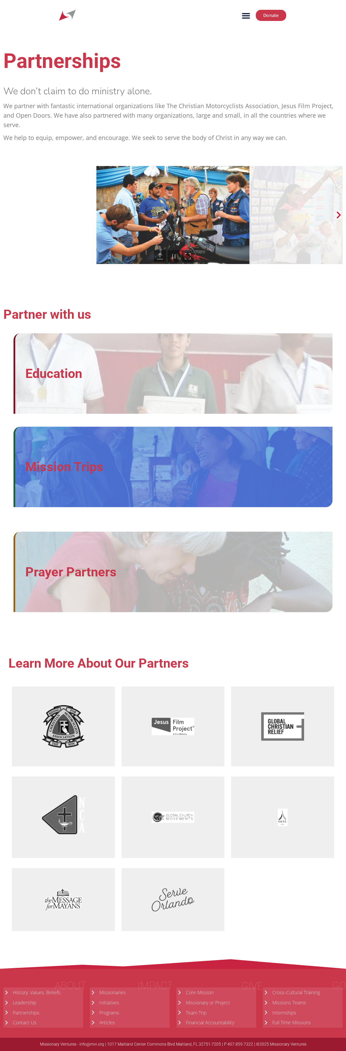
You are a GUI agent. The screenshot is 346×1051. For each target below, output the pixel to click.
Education (53, 373)
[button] (245, 15)
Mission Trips (64, 466)
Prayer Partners (71, 572)
